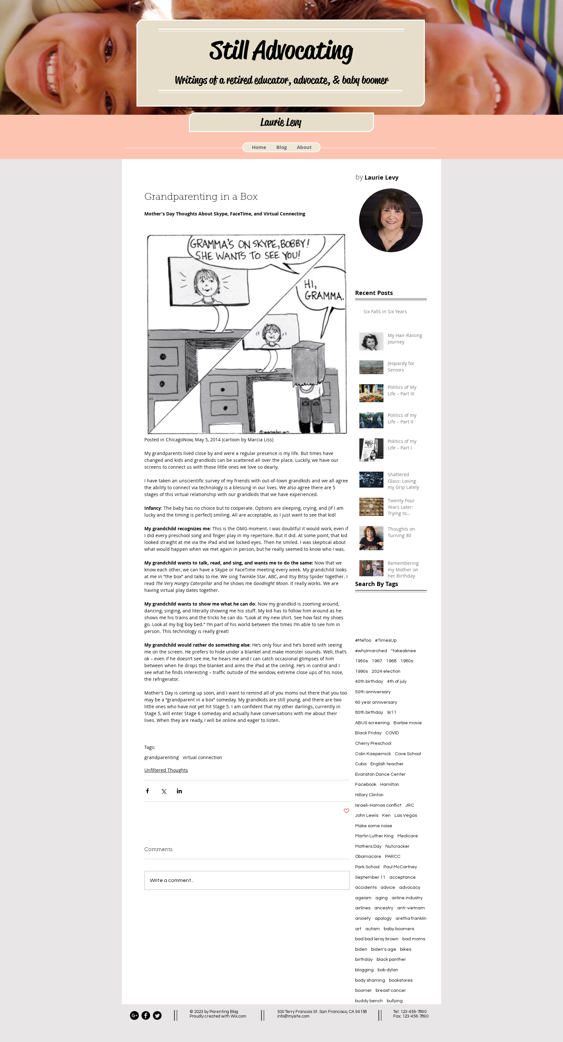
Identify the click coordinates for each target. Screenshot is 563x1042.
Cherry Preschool (373, 743)
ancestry (383, 908)
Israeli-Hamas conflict (378, 805)
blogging (364, 970)
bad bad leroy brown (376, 939)
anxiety (363, 918)
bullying (395, 1001)
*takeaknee (403, 651)
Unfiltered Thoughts (166, 770)
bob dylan (388, 970)
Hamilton (389, 784)
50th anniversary (373, 692)
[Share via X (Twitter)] (163, 791)
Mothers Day (368, 846)
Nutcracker (397, 846)
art (358, 929)
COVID (392, 733)
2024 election (386, 671)
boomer (363, 990)
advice (388, 887)
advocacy (409, 887)
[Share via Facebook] (147, 791)
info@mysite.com (293, 1016)
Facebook (365, 784)
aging (381, 898)
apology (383, 918)
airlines (362, 908)
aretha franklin (411, 918)
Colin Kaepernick (373, 754)
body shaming (370, 980)
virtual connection (202, 757)
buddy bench (369, 1001)
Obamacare (368, 856)
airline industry (407, 898)
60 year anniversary (376, 702)
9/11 (392, 712)
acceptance (402, 877)
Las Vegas (406, 815)
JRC (409, 805)
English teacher (387, 764)
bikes (405, 949)
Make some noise (373, 826)
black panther (391, 959)
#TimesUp (386, 640)
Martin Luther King (374, 836)
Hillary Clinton (369, 795)
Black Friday (368, 733)
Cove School (408, 754)
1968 (391, 661)
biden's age (383, 949)
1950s (361, 661)
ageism (363, 898)
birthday (364, 959)
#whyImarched (371, 651)
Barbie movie (408, 723)
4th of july (397, 681)
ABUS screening (372, 723)
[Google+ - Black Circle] (134, 1015)
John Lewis (366, 815)
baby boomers (399, 929)
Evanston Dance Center (380, 774)
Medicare (407, 836)
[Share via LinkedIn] (179, 791)
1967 (377, 661)
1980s (406, 661)
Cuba (361, 764)
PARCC (392, 856)
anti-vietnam (411, 908)
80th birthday (369, 712)
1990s (361, 671)
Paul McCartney (400, 867)
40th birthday (369, 681)
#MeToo (363, 640)
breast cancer (391, 990)
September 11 (370, 877)
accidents (366, 887)
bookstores (400, 980)
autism (372, 929)
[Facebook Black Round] (145, 1015)
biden (361, 949)
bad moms (413, 939)
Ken (386, 815)
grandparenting (161, 757)
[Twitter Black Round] (157, 1015)
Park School (367, 867)
